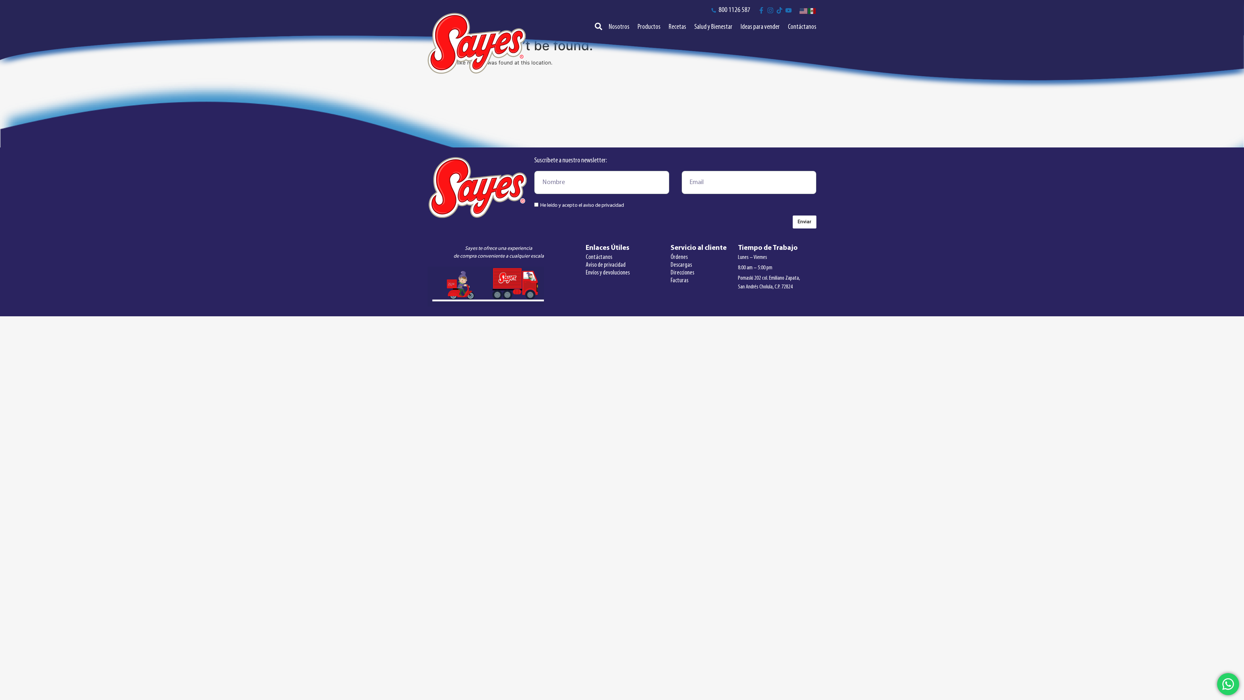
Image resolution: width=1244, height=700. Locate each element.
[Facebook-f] (761, 10)
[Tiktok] (779, 10)
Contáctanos (802, 27)
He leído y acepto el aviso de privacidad (582, 205)
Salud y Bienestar (713, 27)
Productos (649, 27)
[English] (804, 10)
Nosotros (619, 27)
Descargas (681, 265)
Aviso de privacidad (606, 265)
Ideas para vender (760, 27)
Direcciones (682, 273)
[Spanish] (812, 10)
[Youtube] (788, 10)
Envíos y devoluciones (608, 273)
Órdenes (679, 257)
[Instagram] (770, 10)
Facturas (679, 280)
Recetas (677, 27)
